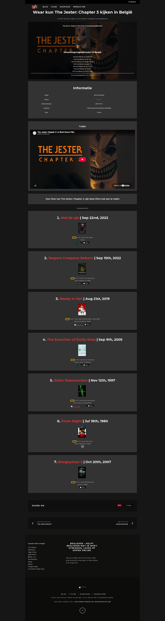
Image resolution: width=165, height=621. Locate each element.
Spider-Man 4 (32, 554)
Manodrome (122, 524)
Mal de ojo (70, 218)
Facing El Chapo (33, 566)
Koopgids (65, 7)
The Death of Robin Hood (36, 569)
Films (54, 7)
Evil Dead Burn (32, 559)
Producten (79, 7)
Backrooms (31, 550)
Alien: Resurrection (71, 380)
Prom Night (71, 421)
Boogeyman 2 (70, 462)
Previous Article (43, 521)
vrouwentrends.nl (84, 601)
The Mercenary (44, 524)
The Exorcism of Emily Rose (71, 339)
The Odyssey (32, 547)
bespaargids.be (103, 601)
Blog (45, 7)
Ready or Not (71, 299)
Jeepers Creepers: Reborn (70, 258)
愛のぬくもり (32, 557)
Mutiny (30, 562)
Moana (30, 564)
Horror (99, 99)
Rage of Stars (32, 552)
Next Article (123, 521)
